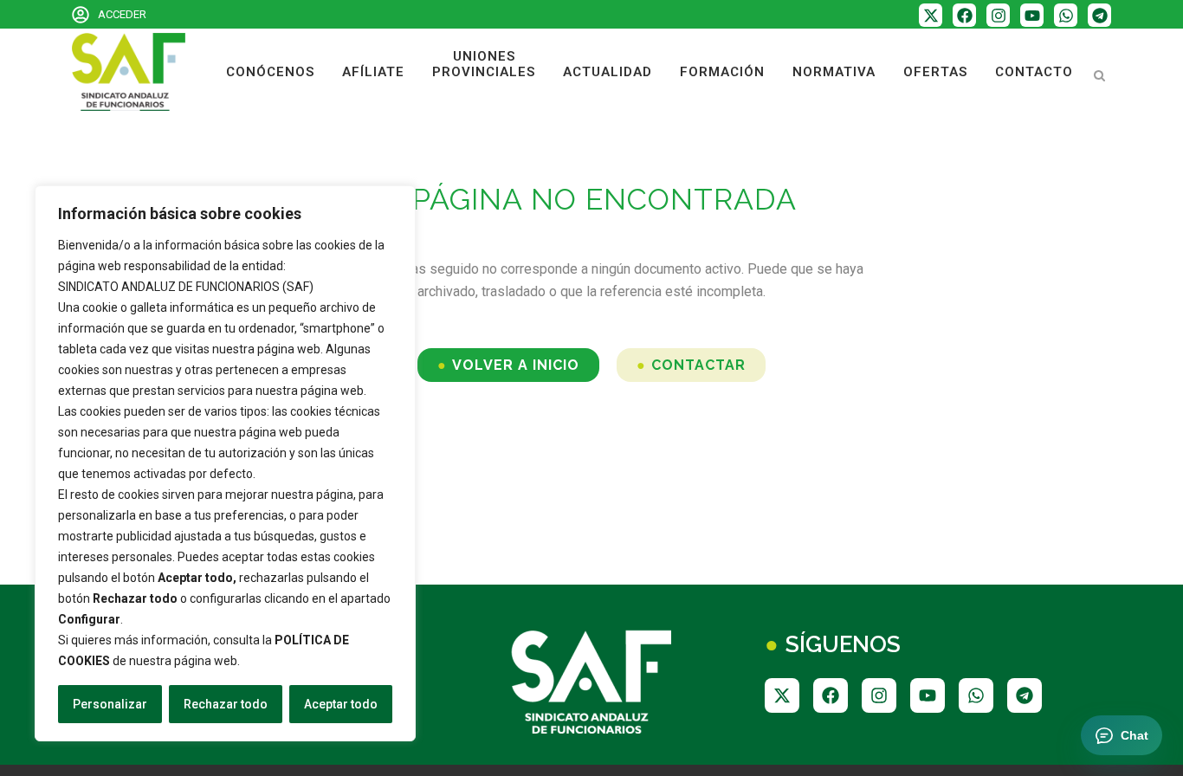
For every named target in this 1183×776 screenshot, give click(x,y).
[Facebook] (964, 15)
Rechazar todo (226, 704)
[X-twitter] (930, 15)
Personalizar (110, 704)
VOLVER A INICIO (515, 365)
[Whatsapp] (1065, 15)
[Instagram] (998, 15)
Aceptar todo (341, 704)
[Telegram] (1099, 15)
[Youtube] (1032, 15)
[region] (225, 463)
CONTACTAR (698, 365)
